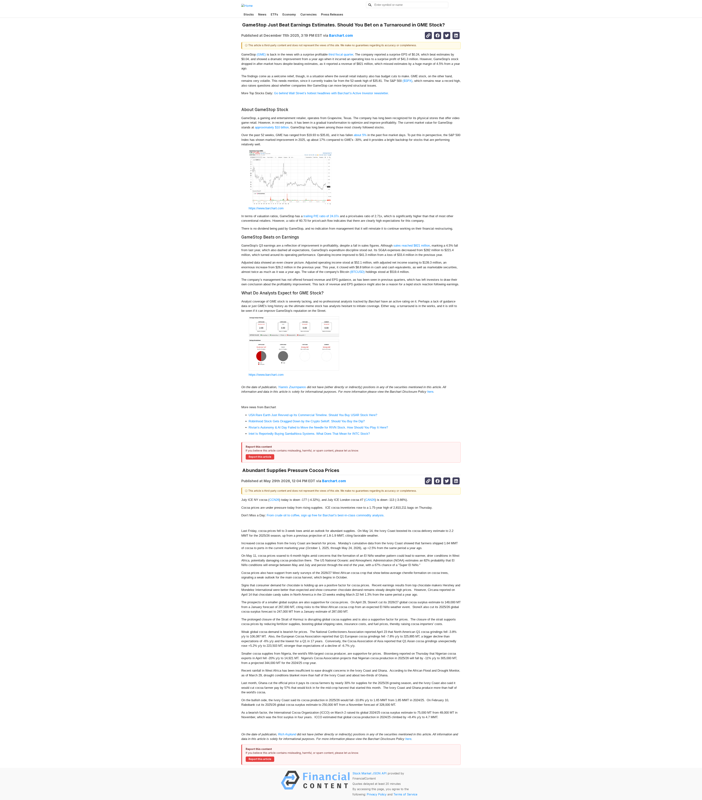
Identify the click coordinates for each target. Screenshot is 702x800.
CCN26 (274, 500)
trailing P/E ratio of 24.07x (321, 216)
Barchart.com (341, 35)
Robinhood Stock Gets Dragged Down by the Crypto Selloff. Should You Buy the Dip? (307, 421)
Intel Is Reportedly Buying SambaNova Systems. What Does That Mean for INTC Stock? (309, 433)
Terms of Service (405, 794)
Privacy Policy (376, 794)
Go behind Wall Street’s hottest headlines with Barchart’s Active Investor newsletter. (331, 93)
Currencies (308, 14)
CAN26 (370, 500)
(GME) (261, 54)
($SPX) (407, 81)
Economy (289, 14)
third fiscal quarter (341, 54)
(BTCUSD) (357, 272)
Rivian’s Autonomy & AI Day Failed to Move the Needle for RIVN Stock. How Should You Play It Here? (318, 427)
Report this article (260, 456)
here (430, 391)
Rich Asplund (287, 734)
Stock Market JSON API (369, 773)
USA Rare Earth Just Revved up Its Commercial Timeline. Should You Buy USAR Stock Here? (313, 415)
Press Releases (332, 14)
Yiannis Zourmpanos (292, 387)
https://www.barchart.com (266, 208)
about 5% (360, 135)
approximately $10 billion (272, 127)
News (262, 14)
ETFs (274, 14)
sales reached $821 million (411, 245)
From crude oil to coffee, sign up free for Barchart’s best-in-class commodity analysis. (325, 515)
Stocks (249, 14)
